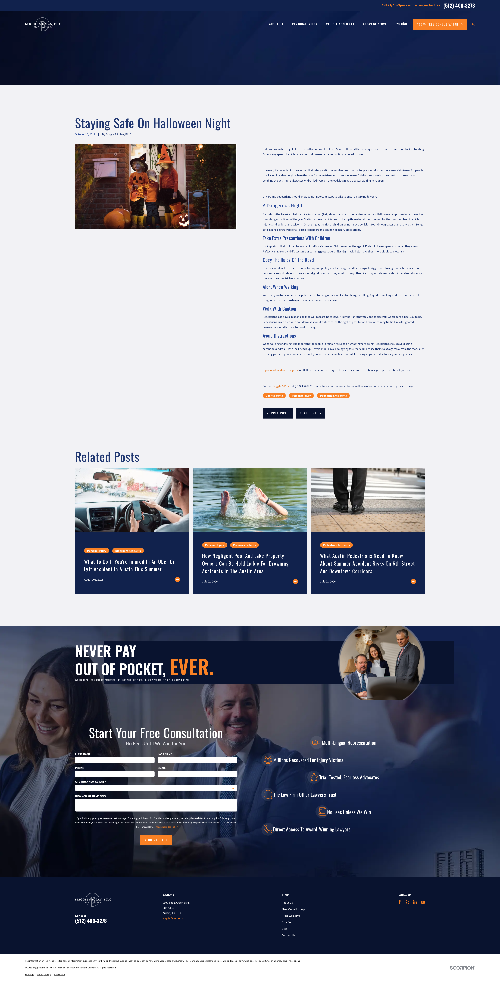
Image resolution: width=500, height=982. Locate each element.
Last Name (165, 754)
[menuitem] (29, 974)
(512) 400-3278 (459, 5)
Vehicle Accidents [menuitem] (340, 24)
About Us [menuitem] (276, 24)
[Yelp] (407, 902)
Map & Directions (172, 918)
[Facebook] (400, 902)
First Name (82, 754)
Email (162, 768)
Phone (79, 768)
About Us (287, 902)
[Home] (43, 24)
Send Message (156, 840)
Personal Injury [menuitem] (304, 24)
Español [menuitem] (402, 24)
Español (287, 922)
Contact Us (288, 935)
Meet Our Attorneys (293, 909)
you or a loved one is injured (282, 370)
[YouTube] (423, 902)
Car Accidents (274, 395)
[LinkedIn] (415, 902)
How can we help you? (90, 795)
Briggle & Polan (282, 386)
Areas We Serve (291, 915)
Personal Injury (301, 395)
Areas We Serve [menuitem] (375, 24)
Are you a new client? (90, 781)
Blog (284, 929)
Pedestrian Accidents (333, 395)
